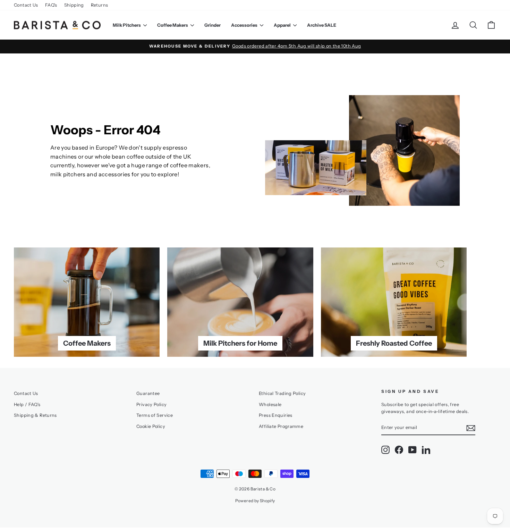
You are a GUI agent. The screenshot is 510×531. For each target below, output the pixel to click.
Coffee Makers (173, 25)
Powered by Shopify (255, 500)
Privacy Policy (151, 404)
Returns (99, 5)
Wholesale (270, 404)
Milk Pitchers (127, 25)
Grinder (212, 25)
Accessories (244, 25)
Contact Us (26, 5)
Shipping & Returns (35, 415)
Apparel (282, 25)
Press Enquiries (275, 415)
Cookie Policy (150, 426)
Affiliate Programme (281, 426)
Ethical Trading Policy (282, 393)
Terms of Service (154, 415)
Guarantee (148, 393)
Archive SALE (321, 25)
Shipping (74, 5)
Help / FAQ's (27, 404)
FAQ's (51, 5)
